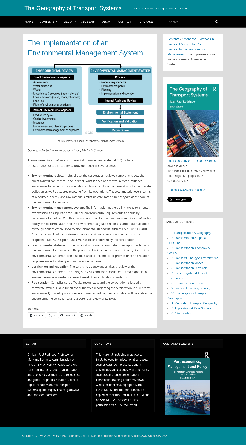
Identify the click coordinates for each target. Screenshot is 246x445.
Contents (47, 21)
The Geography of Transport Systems (73, 8)
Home (29, 21)
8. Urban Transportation (187, 283)
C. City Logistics (181, 313)
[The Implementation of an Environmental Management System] (90, 100)
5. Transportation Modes (187, 263)
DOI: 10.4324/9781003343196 (186, 190)
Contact (124, 21)
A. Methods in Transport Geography (194, 303)
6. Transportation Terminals (189, 268)
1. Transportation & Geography (191, 233)
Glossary (88, 21)
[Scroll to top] (237, 436)
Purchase (145, 21)
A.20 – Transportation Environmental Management (186, 49)
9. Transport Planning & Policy (190, 288)
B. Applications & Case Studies (191, 308)
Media (67, 21)
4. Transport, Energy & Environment (194, 258)
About (107, 21)
